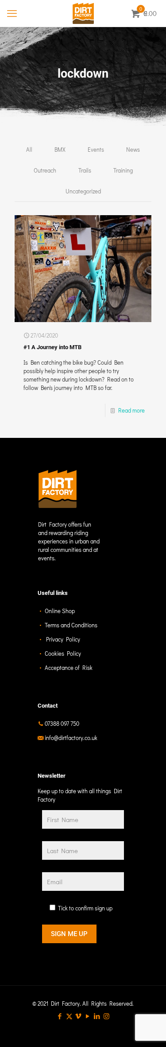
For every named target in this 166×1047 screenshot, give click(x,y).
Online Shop (60, 610)
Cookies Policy (63, 653)
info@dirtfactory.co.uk (71, 737)
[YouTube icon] (88, 1016)
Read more (131, 410)
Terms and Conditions (71, 625)
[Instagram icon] (106, 1016)
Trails (84, 170)
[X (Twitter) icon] (69, 1016)
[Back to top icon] (148, 1028)
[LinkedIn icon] (97, 1016)
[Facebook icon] (60, 1016)
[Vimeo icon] (78, 1016)
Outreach (45, 170)
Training (123, 170)
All (29, 149)
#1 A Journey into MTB (52, 347)
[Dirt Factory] (83, 13)
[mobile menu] (11, 13)
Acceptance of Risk (69, 667)
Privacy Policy (63, 639)
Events (96, 149)
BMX (60, 149)
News (133, 149)
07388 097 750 (62, 723)
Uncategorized (83, 191)
